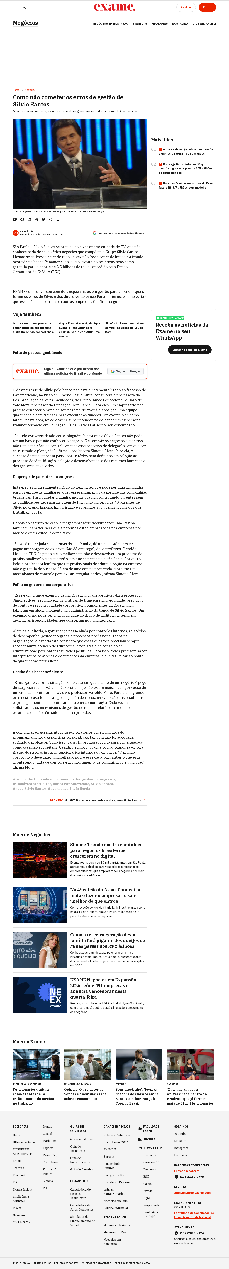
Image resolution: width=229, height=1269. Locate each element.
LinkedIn (180, 1141)
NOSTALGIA (180, 23)
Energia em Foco (115, 1175)
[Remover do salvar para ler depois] (58, 219)
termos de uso (42, 1263)
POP (45, 1188)
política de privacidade (96, 1263)
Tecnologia (50, 1162)
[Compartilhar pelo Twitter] (44, 219)
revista (149, 1139)
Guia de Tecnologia (77, 1149)
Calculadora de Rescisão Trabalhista (80, 1194)
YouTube (180, 1133)
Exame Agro (51, 1155)
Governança (58, 788)
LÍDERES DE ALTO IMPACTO (23, 1151)
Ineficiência (80, 788)
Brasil (17, 1161)
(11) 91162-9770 (192, 1177)
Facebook (180, 1155)
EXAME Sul (111, 1149)
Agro (146, 1198)
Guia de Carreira (81, 1169)
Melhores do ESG (115, 1232)
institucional (22, 1263)
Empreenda (151, 1205)
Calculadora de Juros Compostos (82, 1207)
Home (16, 90)
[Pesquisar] (24, 7)
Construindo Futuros (112, 1166)
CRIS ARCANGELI (204, 23)
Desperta (149, 1169)
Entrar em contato (186, 1171)
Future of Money (49, 1171)
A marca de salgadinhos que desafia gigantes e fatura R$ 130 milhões (186, 151)
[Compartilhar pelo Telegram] (36, 219)
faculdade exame (151, 1129)
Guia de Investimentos (80, 1160)
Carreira (18, 1168)
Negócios (25, 22)
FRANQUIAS (159, 23)
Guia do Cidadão (81, 1139)
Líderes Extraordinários (114, 1192)
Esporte (48, 1148)
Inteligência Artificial (21, 1199)
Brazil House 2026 (116, 1142)
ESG (15, 1182)
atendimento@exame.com (192, 1192)
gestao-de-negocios (98, 779)
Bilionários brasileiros (32, 784)
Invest (17, 1208)
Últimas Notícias (24, 1142)
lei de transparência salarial (132, 1263)
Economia (19, 1175)
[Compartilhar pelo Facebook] (22, 219)
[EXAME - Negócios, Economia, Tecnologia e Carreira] (114, 7)
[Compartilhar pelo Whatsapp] (15, 219)
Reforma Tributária (117, 1135)
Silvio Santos (102, 784)
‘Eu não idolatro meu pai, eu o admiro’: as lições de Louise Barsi (125, 328)
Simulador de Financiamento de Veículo (82, 1221)
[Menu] (16, 7)
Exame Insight (22, 1189)
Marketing (50, 1141)
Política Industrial (116, 1208)
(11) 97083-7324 (192, 1233)
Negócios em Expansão (112, 1242)
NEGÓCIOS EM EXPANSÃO (110, 23)
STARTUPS (140, 23)
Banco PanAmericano (71, 784)
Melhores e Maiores (117, 1225)
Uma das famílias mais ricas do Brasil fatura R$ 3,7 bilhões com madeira (186, 185)
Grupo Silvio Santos (29, 788)
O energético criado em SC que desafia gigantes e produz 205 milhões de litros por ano (186, 168)
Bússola (86, 1084)
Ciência (48, 1181)
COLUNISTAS (21, 1222)
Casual (47, 1133)
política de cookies (66, 1263)
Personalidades (67, 779)
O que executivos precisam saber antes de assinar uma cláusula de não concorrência (33, 328)
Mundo (47, 1126)
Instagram (181, 1148)
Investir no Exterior (117, 1182)
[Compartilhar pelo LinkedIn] (29, 219)
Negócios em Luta (116, 1201)
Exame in (149, 1155)
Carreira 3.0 (151, 1162)
